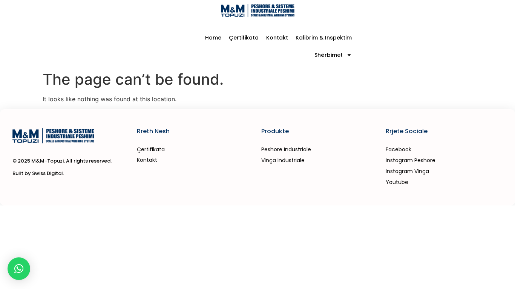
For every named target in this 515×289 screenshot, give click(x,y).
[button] (19, 268)
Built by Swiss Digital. (38, 173)
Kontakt (277, 37)
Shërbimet (328, 55)
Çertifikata (244, 37)
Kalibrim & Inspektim (324, 37)
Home (213, 37)
